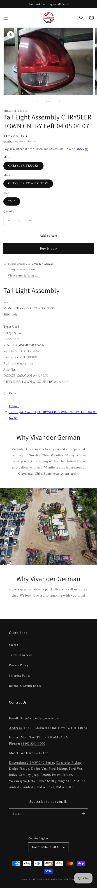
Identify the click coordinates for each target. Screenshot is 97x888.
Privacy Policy (18, 665)
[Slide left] (38, 102)
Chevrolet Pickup (69, 763)
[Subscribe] (83, 814)
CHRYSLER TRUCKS (23, 166)
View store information (24, 276)
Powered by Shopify (67, 879)
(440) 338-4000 (33, 744)
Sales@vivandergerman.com (41, 719)
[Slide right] (59, 102)
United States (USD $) (45, 847)
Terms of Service (20, 655)
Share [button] (12, 393)
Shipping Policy (19, 676)
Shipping (8, 141)
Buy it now (48, 249)
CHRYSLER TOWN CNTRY (28, 183)
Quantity (8, 211)
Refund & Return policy (25, 686)
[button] (6, 18)
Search (13, 645)
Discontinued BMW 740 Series (31, 763)
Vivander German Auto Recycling (43, 879)
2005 (11, 201)
